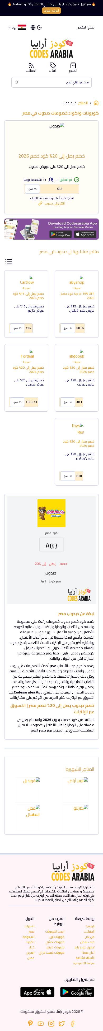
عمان (30, 958)
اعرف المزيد (51, 10)
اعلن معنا (88, 952)
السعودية (28, 937)
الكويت (30, 942)
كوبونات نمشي (55, 942)
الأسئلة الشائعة (85, 958)
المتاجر (73, 70)
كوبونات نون (56, 937)
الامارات (29, 926)
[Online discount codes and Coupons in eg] (96, 103)
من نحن (90, 937)
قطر (31, 947)
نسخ (31, 188)
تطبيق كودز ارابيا (85, 947)
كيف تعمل (87, 942)
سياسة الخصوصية (84, 963)
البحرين (30, 952)
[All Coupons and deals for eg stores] (51, 229)
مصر (31, 931)
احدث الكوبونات (54, 931)
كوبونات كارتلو (55, 947)
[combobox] (16, 27)
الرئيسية (90, 926)
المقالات (31, 70)
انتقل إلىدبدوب (55, 203)
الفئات (53, 70)
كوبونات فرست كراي (51, 952)
